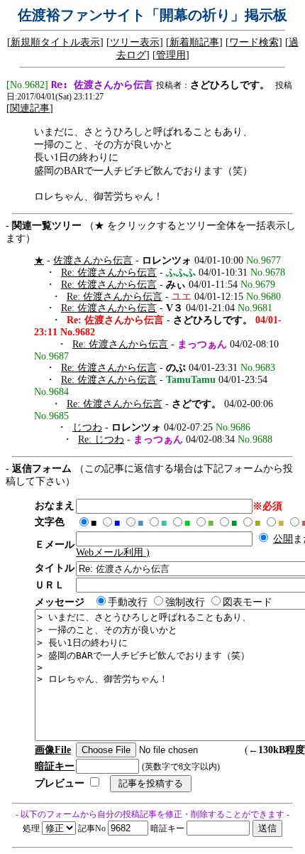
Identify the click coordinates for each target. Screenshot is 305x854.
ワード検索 (254, 42)
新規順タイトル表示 (55, 42)
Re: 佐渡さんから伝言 (109, 272)
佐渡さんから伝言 (93, 260)
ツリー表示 (135, 42)
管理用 (171, 55)
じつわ (87, 427)
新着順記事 (194, 42)
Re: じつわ (101, 439)
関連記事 (30, 108)
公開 (283, 539)
